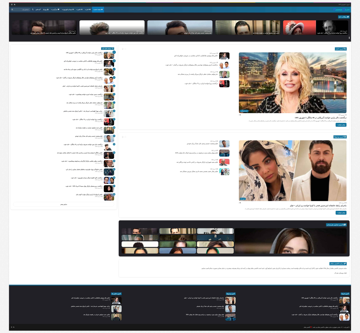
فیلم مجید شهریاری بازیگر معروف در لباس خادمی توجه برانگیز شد (197, 162)
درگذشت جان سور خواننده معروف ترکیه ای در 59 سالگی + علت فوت (83, 144)
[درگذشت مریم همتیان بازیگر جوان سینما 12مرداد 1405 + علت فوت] (109, 188)
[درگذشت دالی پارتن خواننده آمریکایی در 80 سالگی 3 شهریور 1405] (109, 55)
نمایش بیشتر (63, 204)
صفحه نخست (97, 9)
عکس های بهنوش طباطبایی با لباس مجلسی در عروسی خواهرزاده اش (328, 33)
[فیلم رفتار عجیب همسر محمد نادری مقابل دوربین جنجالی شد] (224, 171)
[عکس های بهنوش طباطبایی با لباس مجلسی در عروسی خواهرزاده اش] (315, 27)
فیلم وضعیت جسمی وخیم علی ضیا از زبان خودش (202, 143)
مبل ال (336, 273)
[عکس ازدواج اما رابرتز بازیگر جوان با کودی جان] (109, 197)
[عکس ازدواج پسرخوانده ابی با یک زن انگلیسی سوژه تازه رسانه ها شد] (109, 71)
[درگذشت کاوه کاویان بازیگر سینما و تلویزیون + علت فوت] (109, 180)
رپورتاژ (45, 9)
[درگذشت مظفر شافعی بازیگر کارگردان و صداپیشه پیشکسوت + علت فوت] (109, 163)
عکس (79, 9)
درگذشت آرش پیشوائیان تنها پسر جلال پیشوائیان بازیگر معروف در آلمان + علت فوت (256, 33)
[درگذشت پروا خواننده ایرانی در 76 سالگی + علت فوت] (224, 83)
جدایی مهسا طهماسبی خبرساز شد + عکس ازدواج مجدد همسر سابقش (56, 33)
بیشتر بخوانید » (341, 124)
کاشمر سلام (307, 327)
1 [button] (349, 36)
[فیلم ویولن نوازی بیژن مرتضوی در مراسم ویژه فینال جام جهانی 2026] (224, 153)
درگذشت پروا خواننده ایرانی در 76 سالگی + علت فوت (201, 83)
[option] (315, 27)
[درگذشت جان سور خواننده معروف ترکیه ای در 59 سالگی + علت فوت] (109, 147)
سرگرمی (55, 9)
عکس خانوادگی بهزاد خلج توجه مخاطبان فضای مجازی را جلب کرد (84, 169)
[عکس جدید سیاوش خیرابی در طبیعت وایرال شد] (109, 130)
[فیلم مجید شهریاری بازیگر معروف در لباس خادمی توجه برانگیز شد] (224, 162)
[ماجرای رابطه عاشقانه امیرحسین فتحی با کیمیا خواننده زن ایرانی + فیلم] (179, 27)
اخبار (87, 9)
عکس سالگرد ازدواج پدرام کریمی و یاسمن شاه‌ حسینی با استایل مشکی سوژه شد (79, 153)
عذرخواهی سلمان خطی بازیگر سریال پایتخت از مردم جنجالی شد (126, 33)
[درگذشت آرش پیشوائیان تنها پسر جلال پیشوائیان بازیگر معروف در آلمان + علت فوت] (247, 27)
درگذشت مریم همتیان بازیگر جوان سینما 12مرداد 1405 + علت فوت (84, 186)
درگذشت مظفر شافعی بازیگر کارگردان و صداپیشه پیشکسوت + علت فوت (81, 161)
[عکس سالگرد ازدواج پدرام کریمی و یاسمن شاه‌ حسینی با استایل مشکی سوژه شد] (109, 155)
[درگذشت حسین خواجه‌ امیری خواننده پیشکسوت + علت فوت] (109, 96)
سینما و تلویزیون (67, 9)
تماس (37, 9)
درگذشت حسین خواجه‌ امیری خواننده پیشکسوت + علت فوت (85, 94)
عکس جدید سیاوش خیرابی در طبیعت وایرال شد (89, 127)
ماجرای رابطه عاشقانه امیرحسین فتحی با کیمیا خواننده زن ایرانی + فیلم (192, 33)
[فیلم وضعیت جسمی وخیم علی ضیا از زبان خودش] (224, 143)
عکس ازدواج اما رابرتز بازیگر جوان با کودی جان (89, 194)
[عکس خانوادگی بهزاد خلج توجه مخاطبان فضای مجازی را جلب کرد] (109, 172)
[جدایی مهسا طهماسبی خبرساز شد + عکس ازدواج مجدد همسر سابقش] (44, 27)
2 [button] (349, 38)
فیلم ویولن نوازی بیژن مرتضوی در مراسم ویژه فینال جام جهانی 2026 (196, 153)
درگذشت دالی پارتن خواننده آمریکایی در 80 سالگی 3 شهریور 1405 (320, 118)
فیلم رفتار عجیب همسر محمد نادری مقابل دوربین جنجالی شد (199, 171)
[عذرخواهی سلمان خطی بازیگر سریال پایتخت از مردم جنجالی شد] (112, 27)
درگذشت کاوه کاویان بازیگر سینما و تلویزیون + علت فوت (86, 178)
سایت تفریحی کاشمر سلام (339, 268)
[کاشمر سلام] (341, 9)
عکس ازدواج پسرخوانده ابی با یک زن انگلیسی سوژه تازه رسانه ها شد (83, 69)
